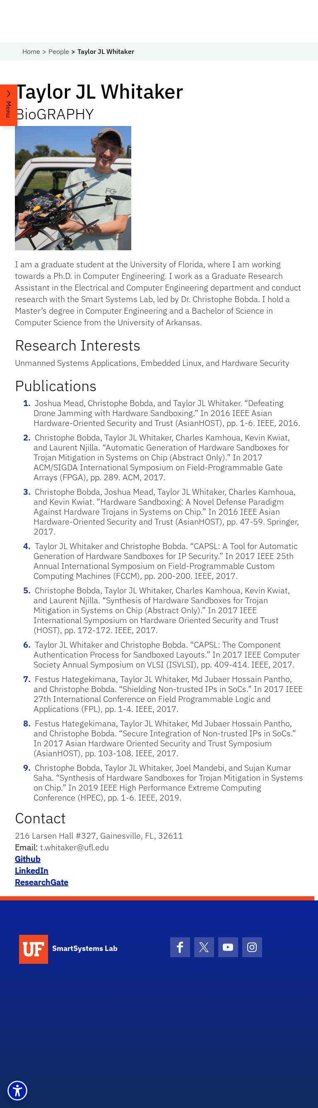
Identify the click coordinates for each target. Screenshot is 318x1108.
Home (31, 51)
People (58, 51)
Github (28, 858)
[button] (17, 1090)
